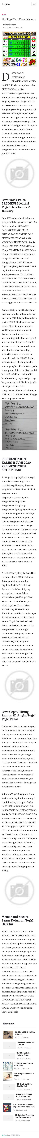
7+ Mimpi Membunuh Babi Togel (23, 1064)
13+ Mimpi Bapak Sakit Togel (24, 1074)
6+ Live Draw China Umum (26, 1043)
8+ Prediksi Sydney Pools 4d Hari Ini (24, 1095)
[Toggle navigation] (34, 4)
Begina (4, 1135)
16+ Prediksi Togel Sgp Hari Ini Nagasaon (24, 1116)
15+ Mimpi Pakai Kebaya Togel (24, 1054)
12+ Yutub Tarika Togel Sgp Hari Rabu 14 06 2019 (23, 1106)
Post (4, 15)
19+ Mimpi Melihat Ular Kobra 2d (25, 1033)
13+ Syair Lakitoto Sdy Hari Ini (24, 1085)
